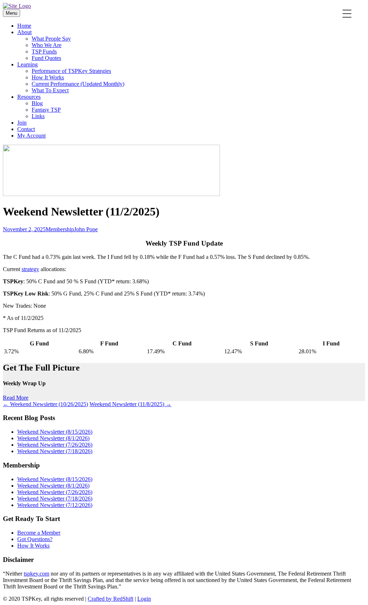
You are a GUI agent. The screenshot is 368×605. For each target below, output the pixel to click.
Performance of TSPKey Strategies (71, 71)
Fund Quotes (46, 58)
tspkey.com (36, 574)
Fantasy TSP (46, 110)
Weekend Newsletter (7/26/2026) (54, 445)
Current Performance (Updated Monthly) (78, 84)
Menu (11, 13)
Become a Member (38, 533)
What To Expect (50, 90)
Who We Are (46, 45)
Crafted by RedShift (110, 599)
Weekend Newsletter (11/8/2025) (130, 404)
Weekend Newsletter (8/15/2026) (54, 432)
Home (24, 26)
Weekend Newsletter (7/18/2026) (54, 451)
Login (144, 599)
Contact (26, 129)
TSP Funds (44, 51)
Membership (60, 229)
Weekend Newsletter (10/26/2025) (45, 404)
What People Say (51, 39)
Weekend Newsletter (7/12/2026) (54, 505)
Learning (27, 64)
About (24, 32)
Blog (37, 103)
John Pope (86, 229)
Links (38, 116)
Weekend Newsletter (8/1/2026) (53, 438)
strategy (30, 269)
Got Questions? (34, 539)
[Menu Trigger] (347, 13)
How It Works (48, 77)
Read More (15, 398)
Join (22, 123)
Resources (29, 97)
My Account (31, 135)
